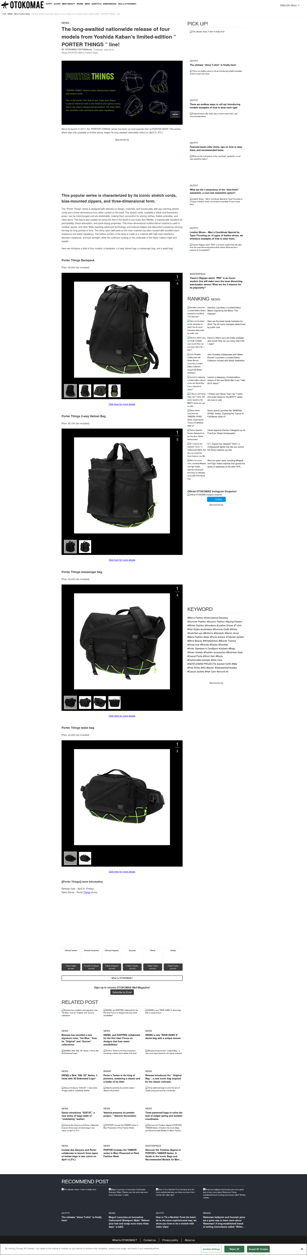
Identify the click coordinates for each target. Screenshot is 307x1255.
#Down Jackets (195, 652)
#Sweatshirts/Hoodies (226, 667)
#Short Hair (209, 656)
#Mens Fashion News (198, 636)
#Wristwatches (210, 640)
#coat (236, 633)
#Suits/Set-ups (194, 633)
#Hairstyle (219, 633)
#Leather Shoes (225, 625)
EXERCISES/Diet (110, 4)
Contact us (150, 1240)
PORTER (73, 52)
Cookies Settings (211, 1249)
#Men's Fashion (195, 617)
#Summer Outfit (221, 629)
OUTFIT (49, 4)
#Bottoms (208, 633)
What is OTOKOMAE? (127, 4)
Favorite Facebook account (91, 967)
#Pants (213, 636)
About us (190, 1240)
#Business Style (234, 652)
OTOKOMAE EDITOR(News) (78, 49)
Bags (65, 52)
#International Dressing (216, 617)
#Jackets (223, 648)
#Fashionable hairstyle (198, 660)
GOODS (57, 4)
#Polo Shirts (193, 667)
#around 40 (222, 671)
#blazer (210, 667)
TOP (4, 13)
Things (86, 892)
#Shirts (233, 629)
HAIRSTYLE (96, 4)
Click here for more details (122, 404)
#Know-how (193, 644)
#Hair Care (210, 671)
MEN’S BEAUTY (68, 4)
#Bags (231, 648)
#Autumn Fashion (216, 621)
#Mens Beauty (194, 640)
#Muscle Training (227, 640)
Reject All (234, 1249)
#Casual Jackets (195, 671)
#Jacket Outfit (224, 663)
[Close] (301, 1248)
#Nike (234, 663)
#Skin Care (216, 660)
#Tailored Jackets (235, 636)
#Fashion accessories (214, 652)
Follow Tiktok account (153, 967)
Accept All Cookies (258, 1249)
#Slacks (214, 644)
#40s (203, 667)
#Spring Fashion (234, 621)
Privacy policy (170, 1240)
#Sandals (223, 644)
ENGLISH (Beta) (288, 5)
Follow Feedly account (173, 967)
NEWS (87, 4)
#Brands (204, 644)
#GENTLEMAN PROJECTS (201, 663)
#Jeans (221, 636)
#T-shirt (237, 625)
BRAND (80, 4)
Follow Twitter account (71, 967)
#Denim (228, 633)
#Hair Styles (193, 629)
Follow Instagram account (112, 967)
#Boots (219, 656)
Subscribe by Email (122, 992)
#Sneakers (210, 625)
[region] (153, 1249)
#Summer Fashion (196, 621)
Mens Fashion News (22, 13)
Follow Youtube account (132, 967)
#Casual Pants (194, 656)
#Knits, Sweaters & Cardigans (202, 648)
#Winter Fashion (195, 625)
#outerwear (206, 629)
